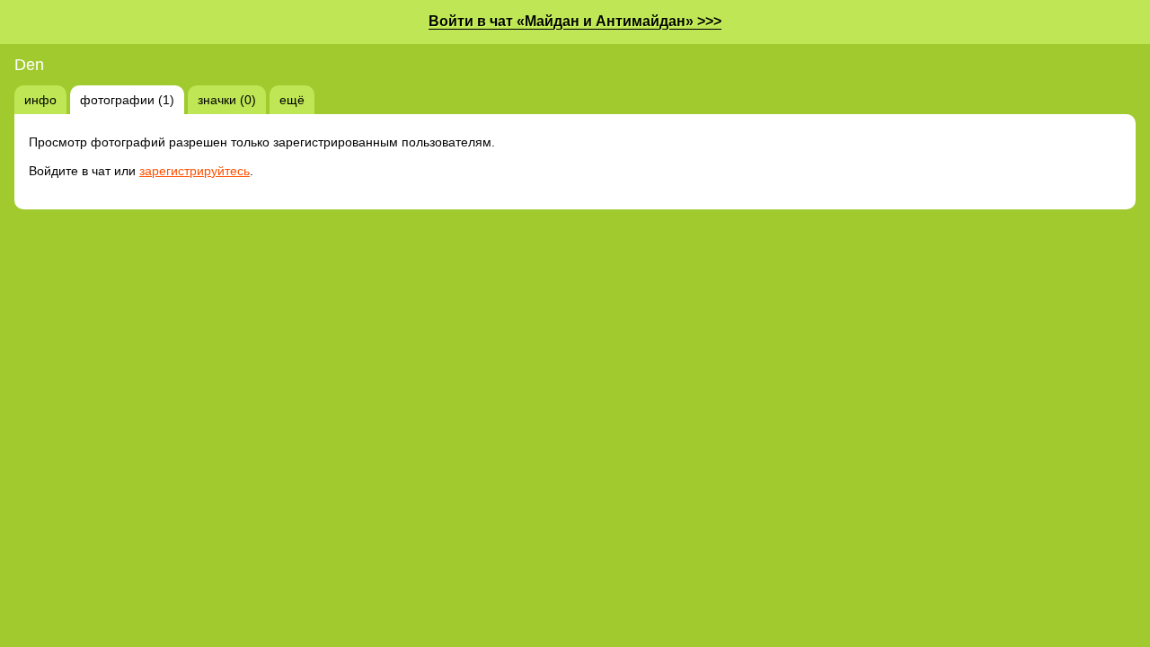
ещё (292, 100)
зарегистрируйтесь (194, 171)
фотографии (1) (127, 100)
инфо (40, 100)
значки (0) (227, 100)
